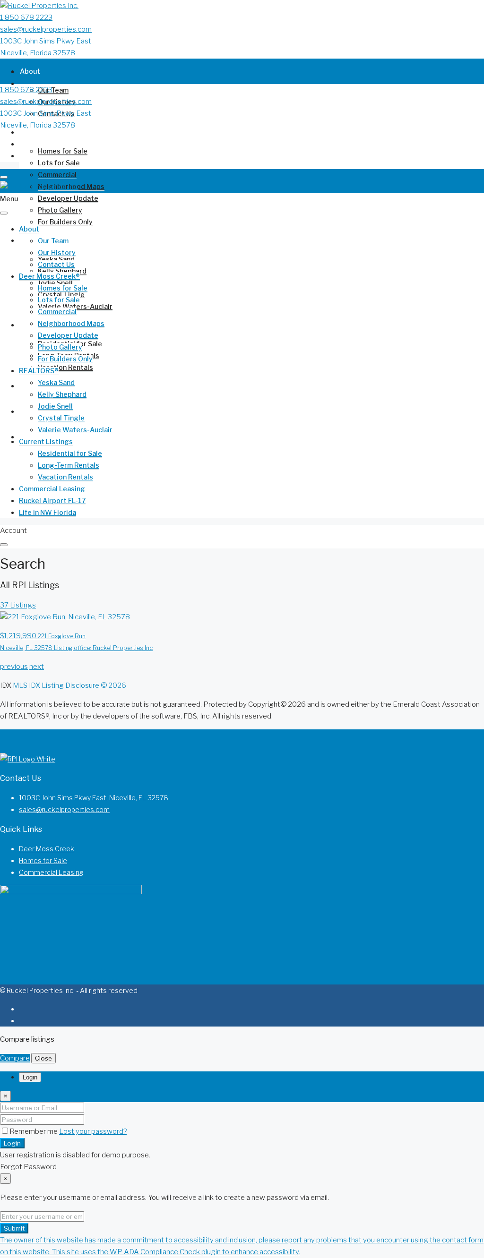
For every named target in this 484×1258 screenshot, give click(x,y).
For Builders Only (65, 222)
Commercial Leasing (52, 489)
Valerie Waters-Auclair (75, 430)
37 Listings (18, 605)
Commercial (57, 175)
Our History (57, 252)
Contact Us (56, 264)
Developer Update (68, 198)
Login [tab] (30, 1077)
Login (12, 1143)
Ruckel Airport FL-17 (52, 500)
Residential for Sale (70, 453)
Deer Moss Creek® (50, 132)
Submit (14, 1228)
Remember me (34, 1131)
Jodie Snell (55, 406)
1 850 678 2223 (26, 17)
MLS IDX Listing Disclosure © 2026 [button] (69, 685)
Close (43, 1058)
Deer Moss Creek (46, 849)
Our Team (53, 90)
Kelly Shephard (62, 271)
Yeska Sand (56, 382)
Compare (15, 1058)
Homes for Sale (62, 151)
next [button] (36, 666)
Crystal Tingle (61, 418)
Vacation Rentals (65, 367)
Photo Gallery (60, 210)
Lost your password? (93, 1131)
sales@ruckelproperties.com (46, 29)
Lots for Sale (59, 163)
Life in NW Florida (48, 437)
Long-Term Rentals (68, 465)
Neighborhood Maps (71, 323)
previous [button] (14, 666)
